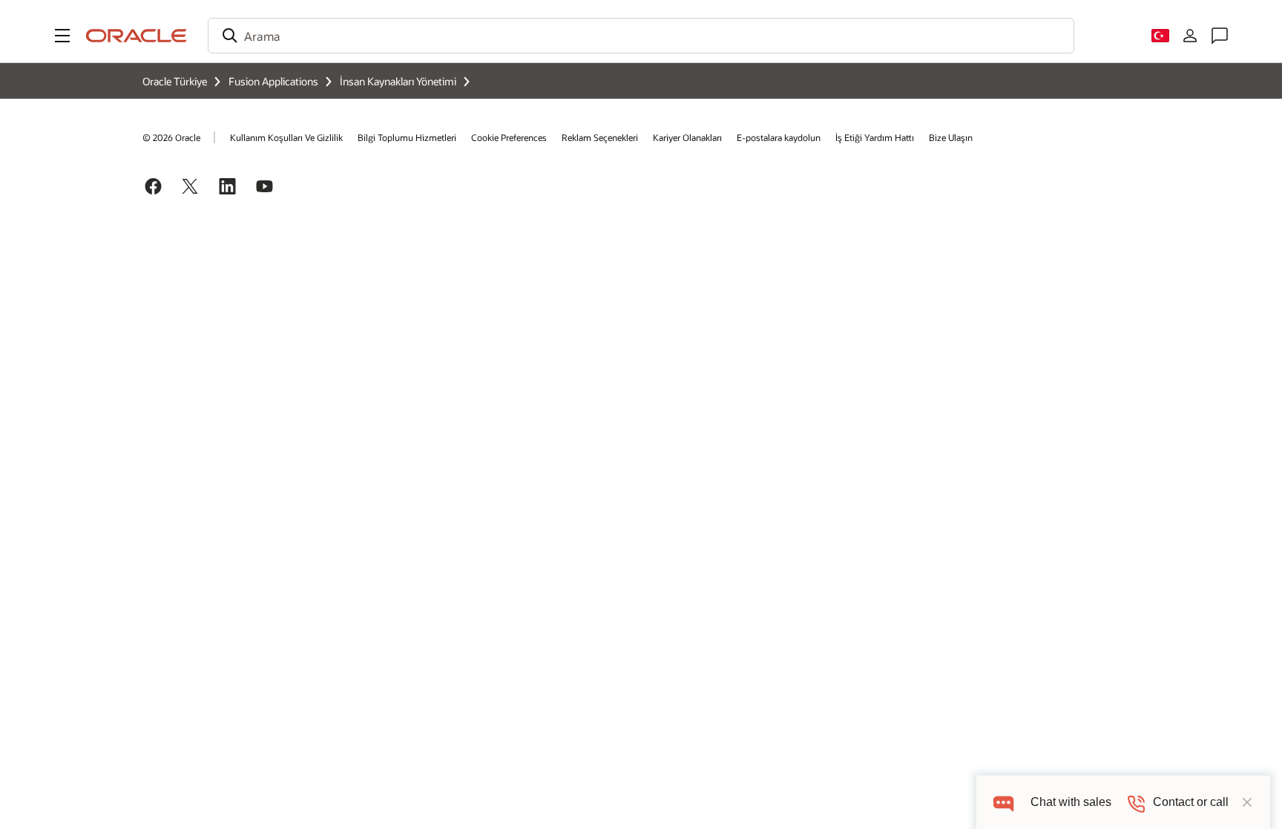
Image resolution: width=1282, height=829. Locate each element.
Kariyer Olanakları (687, 137)
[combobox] (641, 35)
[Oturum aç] (1190, 36)
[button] (62, 36)
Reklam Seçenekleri (600, 137)
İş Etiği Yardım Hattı (874, 137)
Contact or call (1191, 802)
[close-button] (1247, 802)
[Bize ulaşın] (1220, 36)
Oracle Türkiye (174, 81)
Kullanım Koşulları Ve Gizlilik (286, 137)
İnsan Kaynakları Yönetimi (398, 81)
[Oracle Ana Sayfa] (136, 35)
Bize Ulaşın (951, 137)
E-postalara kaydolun (779, 137)
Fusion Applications (273, 81)
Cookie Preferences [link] (509, 137)
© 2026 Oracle (171, 137)
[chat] (1003, 802)
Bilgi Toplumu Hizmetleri (407, 137)
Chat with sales (1070, 802)
